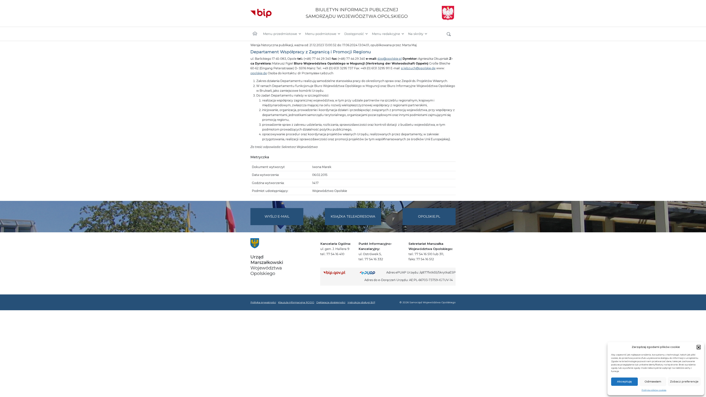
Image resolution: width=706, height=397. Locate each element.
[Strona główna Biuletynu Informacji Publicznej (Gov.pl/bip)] (338, 273)
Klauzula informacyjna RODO (296, 302)
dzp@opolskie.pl (389, 58)
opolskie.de (258, 73)
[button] (698, 347)
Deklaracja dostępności (330, 302)
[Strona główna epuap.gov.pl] (371, 273)
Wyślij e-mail (284, 219)
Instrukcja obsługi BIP (361, 302)
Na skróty (415, 34)
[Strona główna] (254, 33)
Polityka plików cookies (654, 390)
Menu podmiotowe (320, 34)
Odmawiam (653, 381)
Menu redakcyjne (386, 34)
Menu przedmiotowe (280, 34)
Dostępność (354, 34)
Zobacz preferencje (684, 381)
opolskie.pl (429, 216)
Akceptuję (624, 381)
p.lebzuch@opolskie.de (418, 68)
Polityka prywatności (263, 302)
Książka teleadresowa (353, 216)
